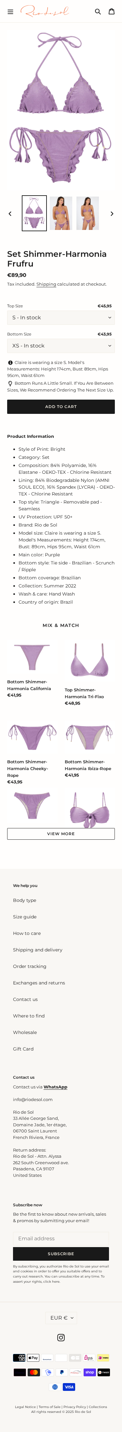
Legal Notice (25, 1407)
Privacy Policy (75, 1407)
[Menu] (10, 11)
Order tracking (30, 966)
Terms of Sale (50, 1407)
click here (51, 1281)
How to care (27, 933)
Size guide (24, 917)
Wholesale (25, 1032)
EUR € (59, 1318)
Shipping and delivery (37, 950)
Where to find (29, 1016)
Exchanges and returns (39, 983)
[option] (34, 213)
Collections (98, 1407)
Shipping (46, 284)
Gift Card (23, 1049)
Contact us (25, 999)
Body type (24, 900)
